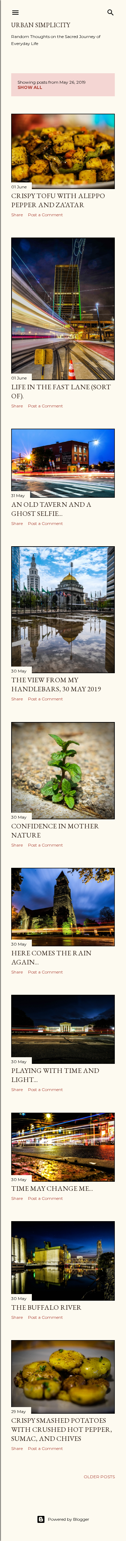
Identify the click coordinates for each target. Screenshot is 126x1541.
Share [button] (17, 214)
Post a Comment (45, 214)
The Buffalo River (46, 1307)
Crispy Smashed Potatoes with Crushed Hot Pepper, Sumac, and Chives (61, 1429)
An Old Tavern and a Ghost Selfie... (51, 509)
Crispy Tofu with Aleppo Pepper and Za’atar (58, 200)
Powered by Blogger (68, 1519)
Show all (30, 87)
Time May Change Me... (52, 1188)
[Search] (110, 11)
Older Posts (99, 1476)
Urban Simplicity (40, 25)
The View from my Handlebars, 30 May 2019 (56, 684)
